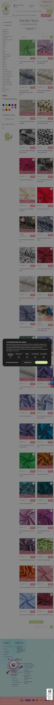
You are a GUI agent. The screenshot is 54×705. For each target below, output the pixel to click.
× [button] (49, 340)
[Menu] (52, 689)
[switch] (49, 698)
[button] (12, 362)
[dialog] (27, 352)
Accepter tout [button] (41, 362)
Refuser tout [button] (27, 362)
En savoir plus (16, 350)
